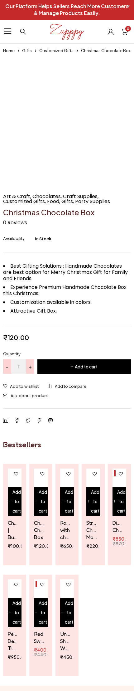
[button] (15, 501)
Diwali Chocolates (117, 526)
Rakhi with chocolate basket (65, 530)
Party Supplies (92, 201)
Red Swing (39, 637)
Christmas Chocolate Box (39, 529)
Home (9, 50)
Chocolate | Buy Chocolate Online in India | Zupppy (13, 530)
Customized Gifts (56, 50)
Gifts (27, 50)
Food (53, 201)
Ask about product (29, 396)
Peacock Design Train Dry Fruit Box (13, 641)
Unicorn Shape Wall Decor (65, 641)
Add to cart (86, 366)
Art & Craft (16, 196)
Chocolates (46, 196)
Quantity (12, 353)
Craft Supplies (80, 196)
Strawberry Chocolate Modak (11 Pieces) (91, 530)
